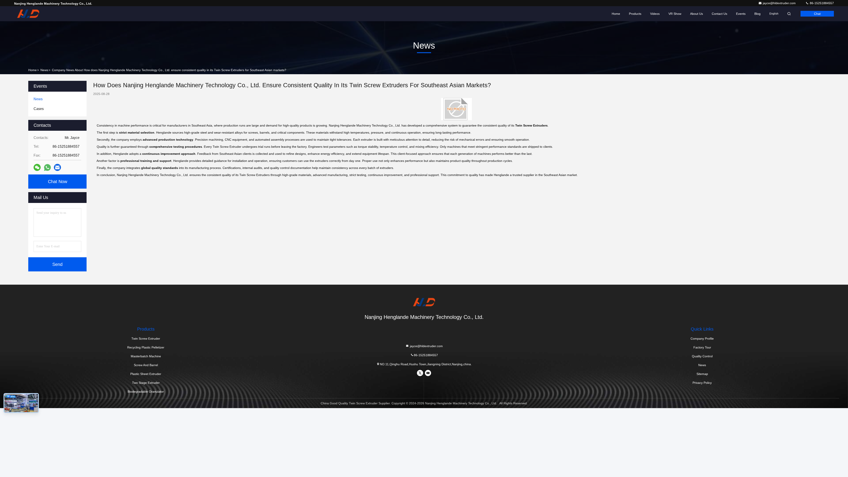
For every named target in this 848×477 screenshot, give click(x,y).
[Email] (57, 167)
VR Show (674, 13)
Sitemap (702, 374)
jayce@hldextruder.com (780, 3)
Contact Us (719, 13)
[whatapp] (47, 167)
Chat (817, 13)
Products (635, 13)
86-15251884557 (821, 3)
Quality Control (702, 356)
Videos (655, 13)
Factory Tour (702, 347)
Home (616, 13)
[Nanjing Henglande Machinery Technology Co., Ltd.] (28, 13)
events (741, 13)
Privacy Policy (702, 382)
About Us (696, 13)
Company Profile (702, 338)
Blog (757, 13)
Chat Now (57, 181)
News (44, 70)
